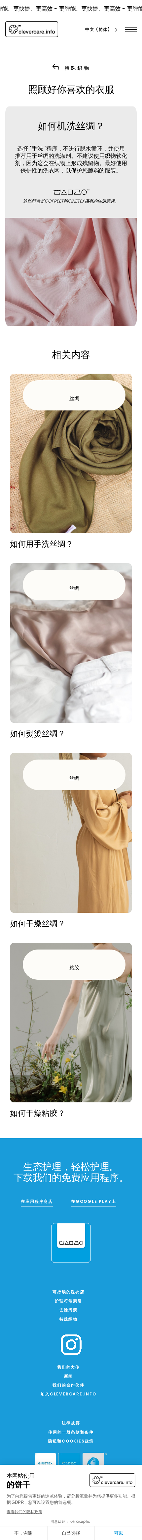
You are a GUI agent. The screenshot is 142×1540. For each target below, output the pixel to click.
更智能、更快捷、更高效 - (87, 9)
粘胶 (74, 968)
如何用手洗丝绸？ (41, 545)
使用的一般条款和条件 (71, 1433)
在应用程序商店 (37, 1202)
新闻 (68, 1377)
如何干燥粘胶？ (37, 1114)
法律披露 (71, 1423)
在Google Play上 (93, 1202)
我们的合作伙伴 (69, 1385)
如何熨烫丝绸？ (37, 734)
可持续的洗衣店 (69, 1292)
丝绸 (74, 399)
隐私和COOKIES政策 (71, 1442)
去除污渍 (68, 1310)
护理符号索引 (68, 1301)
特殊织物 (68, 1320)
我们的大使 (68, 1368)
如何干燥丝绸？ (37, 924)
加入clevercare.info (68, 1394)
